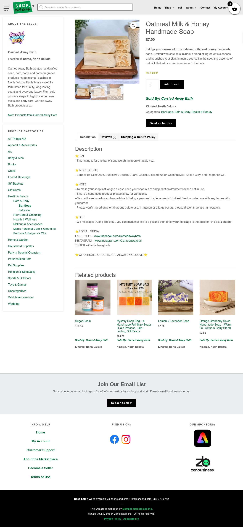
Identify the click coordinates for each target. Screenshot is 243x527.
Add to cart (172, 84)
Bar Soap (25, 205)
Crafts (11, 171)
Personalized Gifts (19, 259)
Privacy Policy (112, 518)
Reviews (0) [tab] (108, 137)
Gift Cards (14, 190)
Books (12, 164)
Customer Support (41, 450)
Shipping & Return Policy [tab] (138, 137)
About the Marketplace (40, 459)
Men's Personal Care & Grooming (34, 229)
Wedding (13, 304)
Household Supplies (21, 246)
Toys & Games (17, 284)
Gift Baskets (15, 183)
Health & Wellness (25, 219)
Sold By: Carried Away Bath (169, 98)
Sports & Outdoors (19, 278)
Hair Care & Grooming (27, 215)
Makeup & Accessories (27, 224)
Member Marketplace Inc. (137, 508)
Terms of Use (40, 477)
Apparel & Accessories (22, 145)
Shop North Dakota (23, 7)
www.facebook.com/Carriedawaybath (117, 236)
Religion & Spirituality (21, 272)
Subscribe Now (121, 402)
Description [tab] (88, 137)
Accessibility (131, 518)
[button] (133, 25)
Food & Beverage (19, 177)
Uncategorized (17, 291)
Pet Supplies (16, 265)
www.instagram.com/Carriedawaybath (118, 240)
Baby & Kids (16, 158)
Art (10, 151)
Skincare (24, 210)
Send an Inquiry (161, 123)
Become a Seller (40, 468)
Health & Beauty (18, 196)
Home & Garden (18, 240)
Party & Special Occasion (24, 252)
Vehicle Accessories (21, 297)
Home (40, 432)
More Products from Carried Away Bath (32, 115)
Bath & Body (21, 201)
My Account (40, 441)
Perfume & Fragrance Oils (29, 233)
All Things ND (17, 139)
